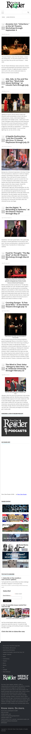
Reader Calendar (7, 654)
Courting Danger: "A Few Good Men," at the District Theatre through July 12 (17, 304)
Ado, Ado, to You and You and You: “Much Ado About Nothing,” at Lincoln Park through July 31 (15, 83)
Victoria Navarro (7, 146)
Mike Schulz (6, 91)
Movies (4, 665)
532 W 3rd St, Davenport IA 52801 (9, 710)
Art (3, 667)
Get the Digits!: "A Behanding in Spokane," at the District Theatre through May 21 (17, 210)
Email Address (7, 595)
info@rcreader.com (6, 714)
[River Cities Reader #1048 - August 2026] (15, 468)
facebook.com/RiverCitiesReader (9, 721)
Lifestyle (5, 669)
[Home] (15, 5)
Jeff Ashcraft (6, 34)
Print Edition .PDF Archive (9, 648)
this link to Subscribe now (15, 631)
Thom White (6, 311)
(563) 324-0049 (4, 712)
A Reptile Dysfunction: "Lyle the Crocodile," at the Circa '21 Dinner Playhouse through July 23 (17, 139)
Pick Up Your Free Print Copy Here (11, 645)
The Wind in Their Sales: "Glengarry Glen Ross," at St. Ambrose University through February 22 (17, 367)
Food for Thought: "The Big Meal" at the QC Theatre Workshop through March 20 (17, 256)
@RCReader (4, 722)
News (4, 656)
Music (4, 663)
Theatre (5, 661)
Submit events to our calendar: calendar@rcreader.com (15, 719)
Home (3, 17)
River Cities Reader (22, 494)
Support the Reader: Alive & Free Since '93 (13, 652)
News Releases (6, 671)
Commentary (6, 658)
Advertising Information (9, 650)
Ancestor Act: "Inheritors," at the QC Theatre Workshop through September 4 (17, 27)
